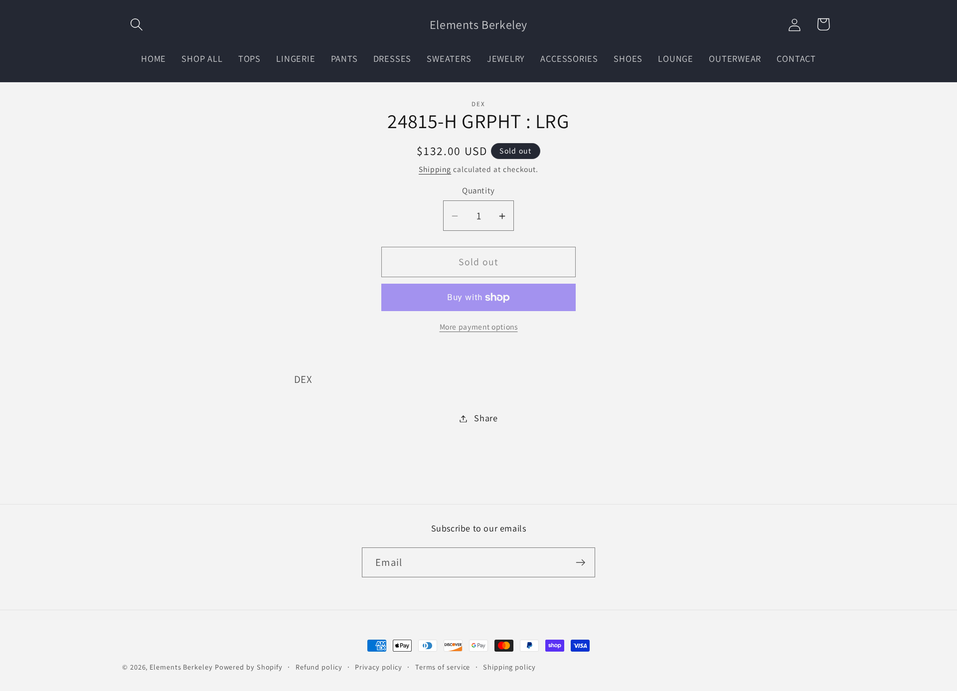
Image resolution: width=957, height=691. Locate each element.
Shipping (435, 169)
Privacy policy (378, 667)
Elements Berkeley (181, 667)
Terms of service (443, 667)
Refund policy (319, 667)
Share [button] (486, 418)
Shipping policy (509, 667)
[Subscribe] (580, 562)
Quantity (478, 190)
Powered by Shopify (249, 667)
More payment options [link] (479, 327)
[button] (136, 24)
